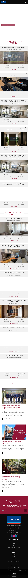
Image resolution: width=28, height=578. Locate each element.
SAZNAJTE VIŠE (8, 25)
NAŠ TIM (14, 543)
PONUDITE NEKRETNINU (14, 547)
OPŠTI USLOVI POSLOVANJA (14, 567)
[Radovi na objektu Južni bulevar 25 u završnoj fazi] (14, 432)
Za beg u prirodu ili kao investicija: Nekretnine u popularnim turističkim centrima (11, 477)
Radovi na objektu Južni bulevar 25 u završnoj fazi (11, 442)
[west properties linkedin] (16, 536)
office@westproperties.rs (14, 530)
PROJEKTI (14, 558)
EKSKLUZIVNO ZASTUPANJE (14, 561)
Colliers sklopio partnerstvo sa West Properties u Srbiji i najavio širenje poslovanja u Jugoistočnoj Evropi (11, 407)
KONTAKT (14, 549)
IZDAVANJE (14, 556)
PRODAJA (14, 554)
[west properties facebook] (12, 536)
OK (25, 510)
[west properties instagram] (14, 536)
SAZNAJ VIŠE (7, 418)
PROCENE (14, 560)
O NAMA (14, 541)
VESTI (14, 545)
